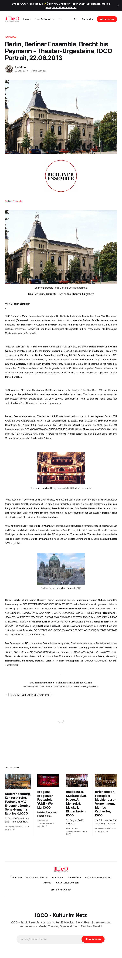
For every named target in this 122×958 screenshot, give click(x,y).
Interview (10, 37)
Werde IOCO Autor (37, 877)
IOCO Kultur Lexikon (67, 882)
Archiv (47, 882)
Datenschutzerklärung (98, 877)
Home (26, 19)
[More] (59, 19)
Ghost (67, 889)
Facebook (58, 877)
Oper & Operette (44, 19)
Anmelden (88, 19)
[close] (118, 5)
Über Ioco (16, 877)
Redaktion (21, 67)
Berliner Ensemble (13, 201)
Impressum (74, 877)
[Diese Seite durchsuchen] (75, 19)
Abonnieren (107, 19)
